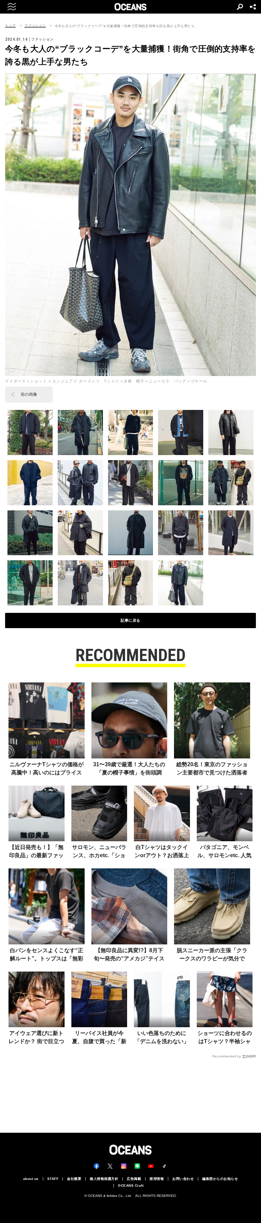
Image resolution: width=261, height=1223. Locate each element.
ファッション (35, 25)
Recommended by (226, 1056)
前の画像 (29, 394)
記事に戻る (130, 620)
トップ (10, 25)
